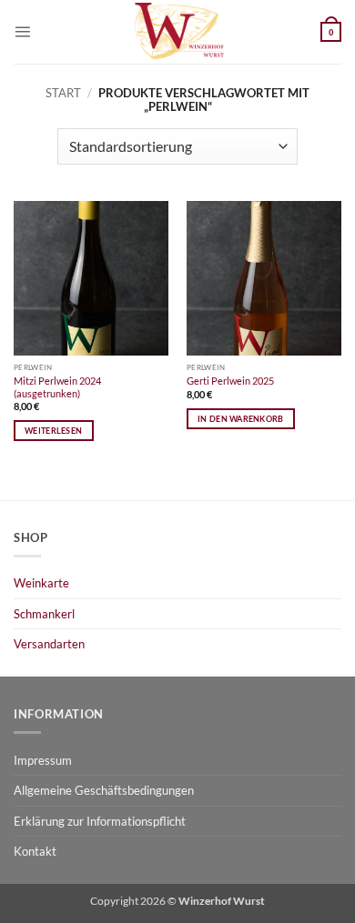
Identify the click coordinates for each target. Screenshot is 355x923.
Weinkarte (41, 583)
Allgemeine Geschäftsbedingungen (104, 790)
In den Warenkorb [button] (240, 419)
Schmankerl (44, 614)
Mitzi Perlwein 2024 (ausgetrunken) (57, 387)
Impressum (43, 760)
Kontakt (35, 851)
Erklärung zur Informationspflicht (100, 821)
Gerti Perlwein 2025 (230, 380)
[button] (22, 31)
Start (63, 92)
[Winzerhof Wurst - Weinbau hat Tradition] (177, 32)
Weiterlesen (53, 431)
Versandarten (49, 644)
